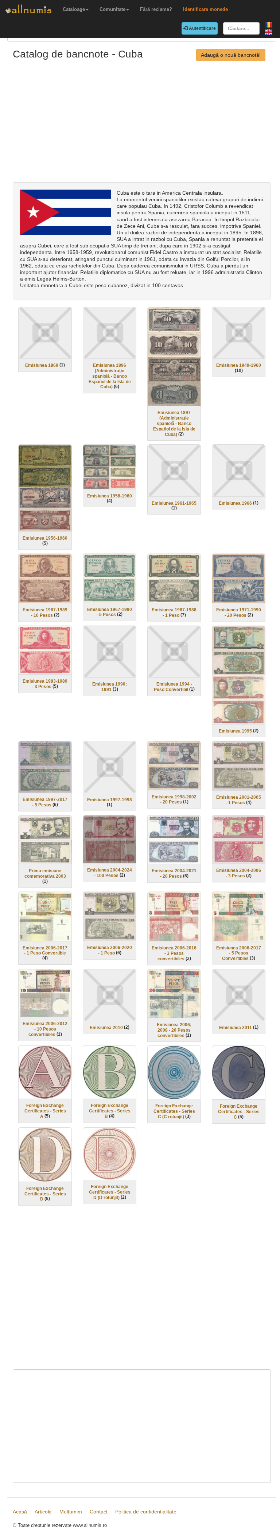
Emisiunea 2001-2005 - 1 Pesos (238, 800)
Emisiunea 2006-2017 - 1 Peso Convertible (45, 950)
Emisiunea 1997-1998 (109, 799)
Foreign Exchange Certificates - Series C (239, 1112)
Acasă (20, 1512)
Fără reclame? (156, 9)
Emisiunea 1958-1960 (109, 495)
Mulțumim (70, 1512)
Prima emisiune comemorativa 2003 (45, 873)
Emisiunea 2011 (235, 1027)
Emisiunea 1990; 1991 (109, 687)
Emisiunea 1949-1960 (238, 365)
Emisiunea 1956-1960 (45, 538)
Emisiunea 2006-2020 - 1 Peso (109, 950)
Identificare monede (205, 9)
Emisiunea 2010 (106, 1027)
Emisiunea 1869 (41, 365)
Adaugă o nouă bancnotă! (231, 55)
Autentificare (202, 28)
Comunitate (112, 9)
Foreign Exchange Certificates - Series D (45, 1194)
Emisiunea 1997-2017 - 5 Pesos (45, 802)
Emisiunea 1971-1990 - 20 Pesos (238, 612)
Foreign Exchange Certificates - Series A (45, 1111)
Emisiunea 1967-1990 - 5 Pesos (109, 612)
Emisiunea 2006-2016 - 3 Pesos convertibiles (174, 953)
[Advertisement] (142, 128)
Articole (43, 1512)
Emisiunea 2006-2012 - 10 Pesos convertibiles (45, 1029)
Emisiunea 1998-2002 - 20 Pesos (174, 799)
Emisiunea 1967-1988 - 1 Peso (174, 612)
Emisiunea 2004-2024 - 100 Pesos (109, 873)
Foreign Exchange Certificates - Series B (110, 1111)
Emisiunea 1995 (235, 730)
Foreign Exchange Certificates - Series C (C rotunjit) (174, 1111)
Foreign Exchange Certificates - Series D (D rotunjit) (110, 1192)
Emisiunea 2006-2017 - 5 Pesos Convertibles (238, 953)
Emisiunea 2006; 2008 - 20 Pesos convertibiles (174, 1030)
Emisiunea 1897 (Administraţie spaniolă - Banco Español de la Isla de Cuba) (174, 423)
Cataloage (74, 9)
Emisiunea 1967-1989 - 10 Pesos (45, 612)
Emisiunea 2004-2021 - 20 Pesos (174, 873)
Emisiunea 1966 (235, 502)
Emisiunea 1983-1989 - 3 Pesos (45, 684)
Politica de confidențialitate (145, 1512)
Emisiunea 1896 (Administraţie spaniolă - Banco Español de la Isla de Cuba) (110, 376)
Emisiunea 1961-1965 (174, 502)
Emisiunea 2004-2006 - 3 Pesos (238, 873)
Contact (99, 1512)
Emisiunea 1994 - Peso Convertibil (173, 687)
